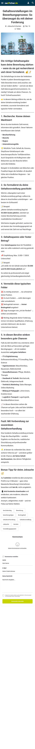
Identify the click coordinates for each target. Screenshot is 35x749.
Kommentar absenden (17, 601)
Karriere (16, 524)
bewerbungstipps (8, 515)
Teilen (19, 29)
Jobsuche (6, 524)
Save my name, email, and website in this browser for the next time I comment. (18, 596)
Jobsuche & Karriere (14, 26)
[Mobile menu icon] (2, 3)
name (4, 560)
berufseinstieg (7, 510)
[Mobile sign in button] (28, 3)
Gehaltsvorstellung (25, 519)
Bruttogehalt (22, 515)
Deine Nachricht (7, 576)
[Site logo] (11, 3)
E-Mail (4, 568)
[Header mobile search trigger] (33, 3)
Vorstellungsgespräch (9, 529)
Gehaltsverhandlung (9, 519)
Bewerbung (19, 510)
